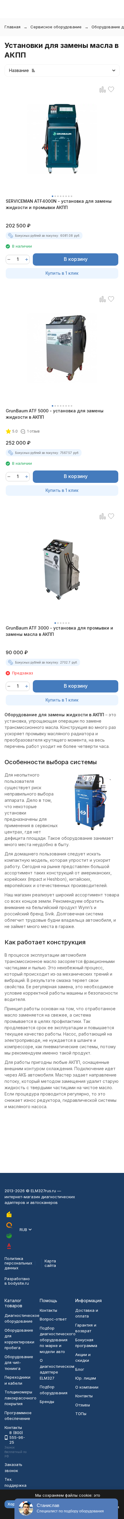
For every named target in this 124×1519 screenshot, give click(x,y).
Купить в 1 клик (62, 273)
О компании (86, 1387)
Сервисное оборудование (56, 26)
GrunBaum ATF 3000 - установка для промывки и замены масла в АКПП (59, 631)
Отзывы (82, 1404)
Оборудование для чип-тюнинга (19, 1362)
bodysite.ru (18, 1283)
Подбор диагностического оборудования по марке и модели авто (58, 1340)
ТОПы (80, 1413)
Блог (79, 1369)
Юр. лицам (85, 1378)
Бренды (47, 1401)
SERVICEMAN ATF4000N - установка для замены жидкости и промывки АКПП (59, 204)
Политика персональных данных (18, 1263)
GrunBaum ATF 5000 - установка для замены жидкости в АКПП (55, 414)
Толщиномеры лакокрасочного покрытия (20, 1397)
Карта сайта (50, 1263)
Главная (12, 26)
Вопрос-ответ (53, 1319)
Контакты (48, 1310)
